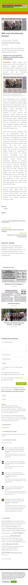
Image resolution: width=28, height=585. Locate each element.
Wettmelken (15, 550)
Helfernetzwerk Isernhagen (8, 530)
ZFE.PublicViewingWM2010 (15, 43)
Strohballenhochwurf (6, 546)
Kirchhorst (22, 220)
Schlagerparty (18, 541)
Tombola (3, 548)
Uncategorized (6, 42)
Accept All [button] (14, 581)
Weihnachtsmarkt (7, 550)
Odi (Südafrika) (19, 540)
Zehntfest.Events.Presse (14, 42)
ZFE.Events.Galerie (5, 43)
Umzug (7, 548)
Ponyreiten (3, 541)
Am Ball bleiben (16, 521)
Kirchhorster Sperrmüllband (9, 538)
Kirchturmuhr (20, 538)
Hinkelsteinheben (5, 533)
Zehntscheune (4, 554)
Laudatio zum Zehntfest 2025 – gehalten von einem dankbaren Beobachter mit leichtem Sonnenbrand (14, 449)
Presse (7, 541)
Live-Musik (9, 540)
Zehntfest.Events (16, 553)
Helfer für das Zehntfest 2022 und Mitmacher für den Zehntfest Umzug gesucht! (14, 501)
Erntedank (16, 524)
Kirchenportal (7, 536)
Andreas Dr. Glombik (7, 40)
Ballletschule (11, 523)
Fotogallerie (4, 528)
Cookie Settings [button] (6, 581)
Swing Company (15, 546)
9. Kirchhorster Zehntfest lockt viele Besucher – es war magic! (14, 323)
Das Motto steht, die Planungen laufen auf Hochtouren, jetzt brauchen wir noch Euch (14, 474)
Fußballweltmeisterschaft (14, 220)
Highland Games (20, 530)
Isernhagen (18, 533)
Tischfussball (21, 546)
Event (20, 524)
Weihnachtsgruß (13, 548)
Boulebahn (16, 523)
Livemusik (14, 540)
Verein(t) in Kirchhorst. (14, 303)
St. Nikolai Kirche (5, 222)
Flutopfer (19, 526)
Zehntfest (6, 552)
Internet (11, 533)
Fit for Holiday (12, 526)
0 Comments (5, 45)
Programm (11, 541)
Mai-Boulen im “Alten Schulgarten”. (14, 284)
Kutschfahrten (4, 540)
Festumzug (4, 526)
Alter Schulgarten (6, 521)
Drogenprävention (9, 524)
